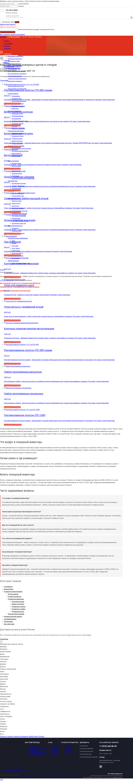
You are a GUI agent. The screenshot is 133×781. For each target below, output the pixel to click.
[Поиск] (1, 58)
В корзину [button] (7, 104)
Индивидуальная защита (13, 616)
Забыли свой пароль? (8, 24)
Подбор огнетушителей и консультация (15, 291)
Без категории (9, 624)
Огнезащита (8, 587)
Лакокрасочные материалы (38, 748)
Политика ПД (84, 746)
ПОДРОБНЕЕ (16, 104)
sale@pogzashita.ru (117, 777)
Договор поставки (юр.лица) (47, 775)
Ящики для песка (18, 604)
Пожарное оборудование (13, 591)
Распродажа (8, 621)
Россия (3, 37)
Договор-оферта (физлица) (29, 775)
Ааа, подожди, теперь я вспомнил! (12, 34)
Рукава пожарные (14, 596)
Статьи (54, 752)
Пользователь (23, 4)
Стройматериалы (10, 619)
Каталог (54, 748)
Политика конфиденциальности (14, 770)
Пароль (21, 6)
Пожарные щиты (18, 611)
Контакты (55, 754)
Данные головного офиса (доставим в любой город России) (22, 736)
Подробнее (4, 80)
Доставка (68, 748)
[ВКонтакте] (100, 766)
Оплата (67, 750)
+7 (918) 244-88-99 (13, 37)
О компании (56, 746)
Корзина (67, 752)
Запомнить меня (8, 22)
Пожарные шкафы (19, 609)
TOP (1, 780)
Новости (54, 750)
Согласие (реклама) (86, 754)
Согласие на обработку (86, 748)
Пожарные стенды (18, 607)
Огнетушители (13, 594)
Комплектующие (18, 602)
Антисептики (8, 589)
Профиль (68, 746)
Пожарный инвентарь (16, 599)
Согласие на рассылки (86, 751)
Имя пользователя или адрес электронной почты (36, 29)
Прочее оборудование (16, 614)
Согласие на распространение (89, 757)
